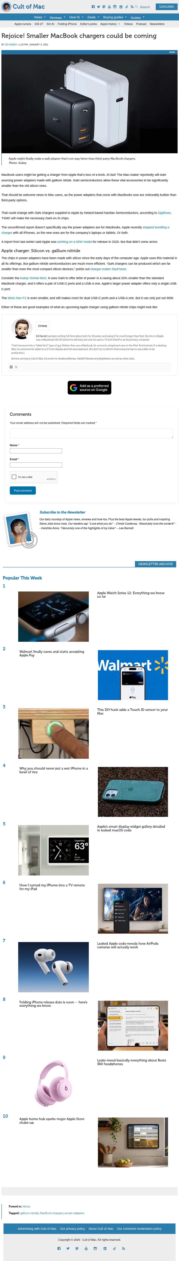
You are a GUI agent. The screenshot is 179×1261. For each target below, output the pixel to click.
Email (14, 459)
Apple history (108, 24)
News (38, 17)
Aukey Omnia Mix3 (33, 278)
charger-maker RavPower (108, 269)
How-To (74, 17)
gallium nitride (29, 1213)
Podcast (141, 24)
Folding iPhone (67, 24)
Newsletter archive (155, 564)
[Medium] (11, 367)
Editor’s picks (88, 24)
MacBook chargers (51, 1213)
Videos (128, 24)
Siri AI (50, 24)
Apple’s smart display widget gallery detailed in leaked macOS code (131, 828)
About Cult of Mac (100, 1228)
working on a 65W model (74, 242)
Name (14, 445)
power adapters (74, 1213)
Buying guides (113, 17)
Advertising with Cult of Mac (37, 1228)
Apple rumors (23, 24)
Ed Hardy (11, 44)
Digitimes (164, 213)
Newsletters (157, 24)
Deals (92, 17)
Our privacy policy (72, 1228)
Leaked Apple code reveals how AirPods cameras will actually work (128, 945)
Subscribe (166, 7)
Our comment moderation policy (139, 1228)
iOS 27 (39, 24)
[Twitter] (16, 367)
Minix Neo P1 (17, 298)
